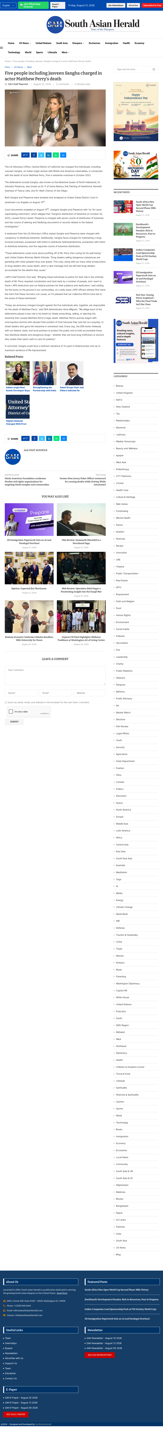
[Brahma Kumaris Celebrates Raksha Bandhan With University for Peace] (29, 616)
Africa (119, 837)
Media (119, 893)
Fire (118, 650)
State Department (125, 761)
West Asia (121, 462)
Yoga (118, 879)
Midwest (120, 1032)
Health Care (122, 490)
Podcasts (121, 1011)
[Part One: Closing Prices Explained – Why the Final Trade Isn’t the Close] (123, 299)
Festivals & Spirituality (127, 1094)
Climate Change (124, 907)
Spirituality (121, 1087)
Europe (119, 816)
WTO (118, 587)
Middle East (122, 823)
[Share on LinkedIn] (49, 155)
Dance (119, 524)
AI (117, 886)
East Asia (120, 851)
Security (120, 747)
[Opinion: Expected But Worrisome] (29, 568)
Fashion (120, 768)
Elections (120, 719)
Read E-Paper (56, 5)
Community (122, 1164)
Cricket (120, 483)
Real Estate (122, 580)
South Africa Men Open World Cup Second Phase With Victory (146, 207)
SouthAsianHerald (43, 1424)
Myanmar (121, 427)
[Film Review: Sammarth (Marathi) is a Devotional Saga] (81, 519)
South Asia (62, 43)
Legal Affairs (122, 733)
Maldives (120, 1192)
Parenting (121, 976)
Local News (122, 1157)
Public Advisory (124, 698)
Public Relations (124, 670)
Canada (120, 782)
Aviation (120, 531)
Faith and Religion (125, 601)
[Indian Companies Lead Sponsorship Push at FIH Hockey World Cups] (123, 254)
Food (118, 608)
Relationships (123, 420)
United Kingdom (124, 392)
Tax (118, 413)
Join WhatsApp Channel (32, 5)
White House (122, 997)
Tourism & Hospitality (127, 935)
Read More (62, 1293)
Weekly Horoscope (125, 441)
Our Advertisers (115, 5)
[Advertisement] (21, 24)
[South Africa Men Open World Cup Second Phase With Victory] (123, 206)
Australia (120, 865)
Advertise (133, 5)
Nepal (119, 1212)
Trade (119, 948)
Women (120, 955)
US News (24, 43)
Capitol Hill (121, 990)
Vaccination (122, 643)
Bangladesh (122, 1205)
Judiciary (121, 434)
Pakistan (120, 1226)
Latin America (123, 830)
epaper (120, 455)
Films (118, 775)
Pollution (120, 636)
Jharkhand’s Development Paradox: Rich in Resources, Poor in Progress (145, 230)
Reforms (120, 691)
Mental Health (123, 517)
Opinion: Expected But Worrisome (29, 588)
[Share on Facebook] (34, 155)
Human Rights (123, 615)
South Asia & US (124, 1178)
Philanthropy (122, 469)
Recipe (119, 545)
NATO (119, 399)
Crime (119, 941)
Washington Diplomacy (128, 983)
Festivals (120, 538)
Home (11, 43)
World (28, 52)
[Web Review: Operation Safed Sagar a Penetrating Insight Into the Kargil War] (81, 568)
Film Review (122, 726)
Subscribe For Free (152, 5)
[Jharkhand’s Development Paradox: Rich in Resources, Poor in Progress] (123, 229)
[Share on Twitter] (41, 155)
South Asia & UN (124, 1171)
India (118, 1233)
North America (123, 809)
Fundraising (122, 511)
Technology (14, 52)
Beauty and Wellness (127, 448)
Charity (120, 663)
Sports (39, 52)
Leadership (122, 657)
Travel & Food (123, 1073)
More (64, 52)
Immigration (111, 43)
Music (119, 969)
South (119, 1018)
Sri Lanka (121, 1219)
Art (117, 705)
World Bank (122, 914)
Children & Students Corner (130, 1067)
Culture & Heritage (125, 497)
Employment (122, 594)
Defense (120, 927)
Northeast (121, 1046)
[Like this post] (26, 155)
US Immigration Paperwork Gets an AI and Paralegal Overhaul (146, 277)
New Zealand (123, 406)
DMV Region (122, 1025)
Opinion (120, 1101)
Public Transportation (127, 573)
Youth (119, 740)
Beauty (120, 385)
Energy (119, 900)
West (118, 1039)
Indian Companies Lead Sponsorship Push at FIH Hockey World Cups (146, 255)
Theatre (120, 566)
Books (119, 1129)
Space (119, 802)
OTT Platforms (123, 476)
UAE (118, 559)
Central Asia (122, 844)
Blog (118, 1254)
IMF (118, 920)
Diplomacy (121, 1053)
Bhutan (119, 1198)
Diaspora (77, 43)
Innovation (121, 552)
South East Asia (124, 858)
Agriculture (121, 754)
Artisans (120, 962)
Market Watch (123, 712)
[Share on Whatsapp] (56, 155)
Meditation (121, 872)
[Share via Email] (63, 155)
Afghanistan (122, 1185)
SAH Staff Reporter (18, 84)
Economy (139, 43)
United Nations (43, 43)
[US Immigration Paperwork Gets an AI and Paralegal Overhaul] (29, 519)
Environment (122, 622)
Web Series (122, 504)
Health (126, 43)
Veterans (120, 677)
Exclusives (94, 43)
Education (121, 795)
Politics (119, 789)
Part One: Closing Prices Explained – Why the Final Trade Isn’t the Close (146, 300)
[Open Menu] (1, 47)
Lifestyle (52, 52)
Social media (122, 629)
